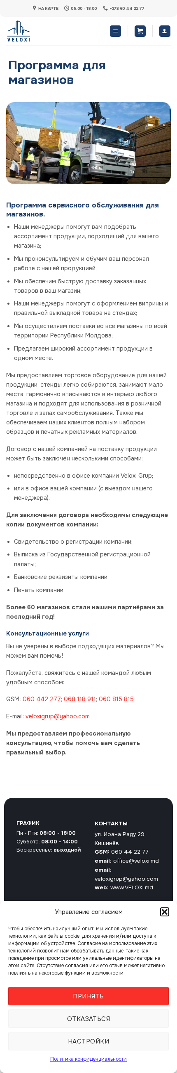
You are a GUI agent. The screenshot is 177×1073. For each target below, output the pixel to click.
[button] (165, 912)
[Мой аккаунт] (164, 31)
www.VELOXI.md (131, 887)
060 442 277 (42, 699)
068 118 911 (80, 699)
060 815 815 (116, 699)
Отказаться (88, 1019)
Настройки (88, 1041)
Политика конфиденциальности (88, 1059)
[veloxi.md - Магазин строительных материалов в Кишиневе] (33, 31)
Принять (88, 996)
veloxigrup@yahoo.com (58, 716)
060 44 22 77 (130, 851)
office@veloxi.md (136, 860)
